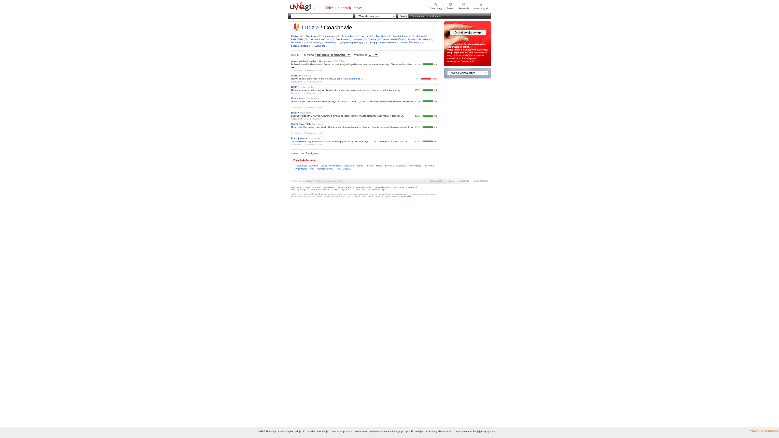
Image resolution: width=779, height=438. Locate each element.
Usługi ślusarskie (410, 42)
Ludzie (310, 27)
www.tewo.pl (329, 187)
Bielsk (307, 75)
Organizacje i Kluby (305, 168)
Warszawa (305, 113)
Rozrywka (429, 165)
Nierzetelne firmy (325, 168)
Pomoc (450, 8)
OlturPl (295, 87)
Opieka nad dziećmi (392, 39)
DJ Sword (296, 42)
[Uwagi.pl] (307, 10)
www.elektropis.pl (364, 187)
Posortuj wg (309, 55)
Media (379, 165)
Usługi (324, 165)
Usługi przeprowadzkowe (382, 42)
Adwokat (320, 46)
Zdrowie (372, 39)
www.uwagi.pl (297, 187)
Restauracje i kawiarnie (306, 165)
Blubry (295, 112)
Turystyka (349, 165)
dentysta (358, 39)
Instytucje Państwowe (396, 165)
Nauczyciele (313, 42)
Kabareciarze (330, 36)
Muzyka (347, 168)
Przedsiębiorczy (402, 36)
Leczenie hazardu (301, 46)
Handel (360, 165)
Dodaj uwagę (435, 8)
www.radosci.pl (363, 189)
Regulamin (463, 8)
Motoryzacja (415, 165)
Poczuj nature (299, 138)
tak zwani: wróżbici (320, 39)
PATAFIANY (297, 39)
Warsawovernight (301, 124)
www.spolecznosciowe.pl (405, 187)
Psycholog (331, 42)
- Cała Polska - (339, 61)
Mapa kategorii (480, 8)
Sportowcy (312, 36)
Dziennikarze (349, 36)
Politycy (295, 36)
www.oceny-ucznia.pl (343, 189)
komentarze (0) (314, 70)
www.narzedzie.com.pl (321, 189)
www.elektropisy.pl (383, 187)
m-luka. (308, 181)
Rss (338, 168)
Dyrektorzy (382, 36)
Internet (370, 165)
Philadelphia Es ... (353, 78)
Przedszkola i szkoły (419, 39)
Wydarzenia (335, 165)
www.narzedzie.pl (346, 187)
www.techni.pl (378, 189)
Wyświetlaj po (360, 55)
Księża (420, 36)
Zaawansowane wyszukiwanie (426, 16)
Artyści (366, 36)
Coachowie (342, 39)
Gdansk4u (297, 98)
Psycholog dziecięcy (352, 42)
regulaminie (406, 196)
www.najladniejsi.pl (299, 189)
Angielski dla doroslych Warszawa (311, 61)
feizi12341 (297, 75)
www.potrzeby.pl (313, 187)
